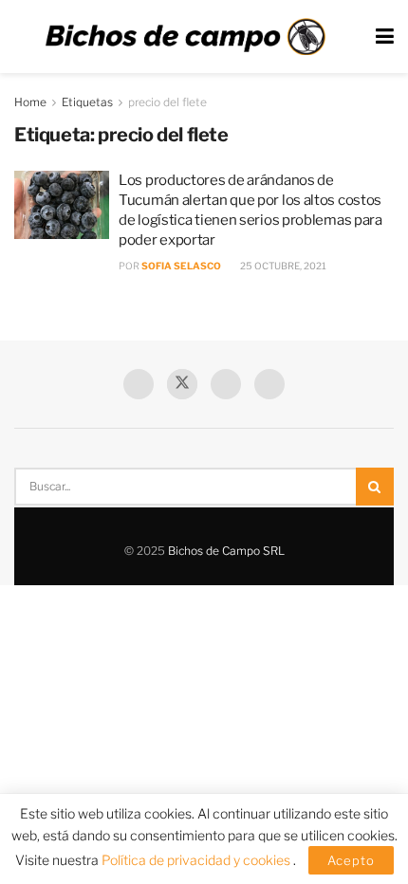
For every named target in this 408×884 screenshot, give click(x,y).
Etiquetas (87, 102)
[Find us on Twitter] (182, 384)
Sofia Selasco (181, 265)
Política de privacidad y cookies (197, 860)
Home (30, 102)
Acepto (351, 860)
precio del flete (167, 102)
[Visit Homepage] (185, 37)
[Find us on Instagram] (269, 384)
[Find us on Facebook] (138, 384)
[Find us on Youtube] (226, 384)
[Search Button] (375, 487)
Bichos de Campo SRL (226, 550)
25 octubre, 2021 (282, 265)
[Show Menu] (385, 36)
